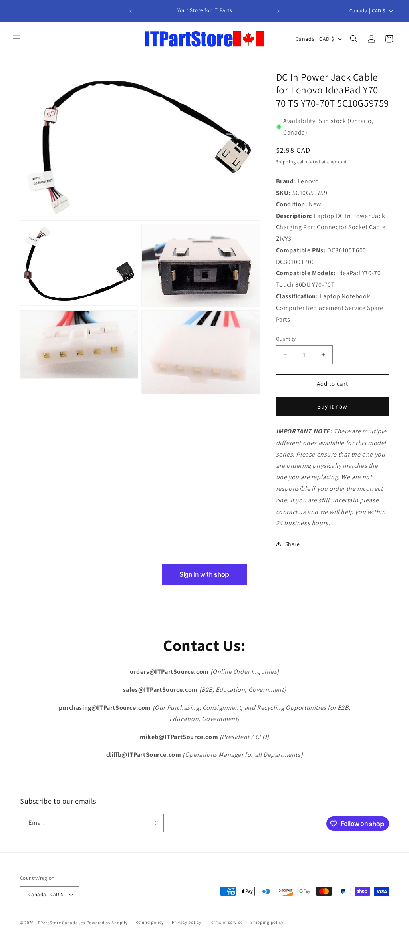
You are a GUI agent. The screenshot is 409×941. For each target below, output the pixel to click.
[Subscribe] (154, 823)
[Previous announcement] (130, 10)
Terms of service (225, 922)
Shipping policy (267, 922)
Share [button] (292, 544)
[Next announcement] (278, 10)
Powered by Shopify (107, 922)
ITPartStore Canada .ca (60, 922)
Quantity (286, 339)
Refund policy (149, 922)
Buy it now (332, 406)
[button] (17, 39)
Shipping (286, 162)
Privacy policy (186, 922)
